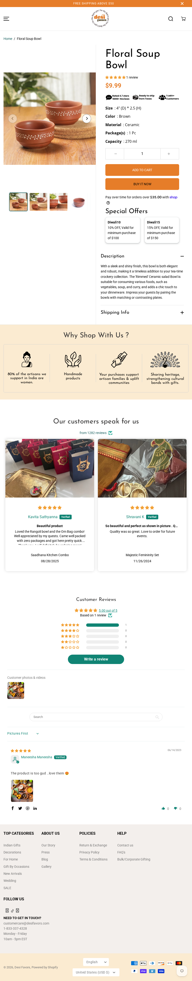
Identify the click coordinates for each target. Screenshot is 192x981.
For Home (11, 859)
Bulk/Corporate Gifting (133, 859)
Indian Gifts (12, 845)
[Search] (171, 19)
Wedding (10, 881)
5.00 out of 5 (108, 610)
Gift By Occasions (16, 866)
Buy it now (142, 184)
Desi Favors (22, 967)
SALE (7, 888)
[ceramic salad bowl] (50, 118)
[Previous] (12, 118)
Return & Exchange (93, 845)
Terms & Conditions (93, 859)
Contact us (125, 845)
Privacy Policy (89, 852)
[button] (6, 18)
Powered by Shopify (45, 967)
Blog (44, 859)
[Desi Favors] (100, 18)
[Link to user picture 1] (22, 791)
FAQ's (121, 852)
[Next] (86, 118)
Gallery (46, 866)
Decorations (12, 852)
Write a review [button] (96, 659)
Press (45, 852)
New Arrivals (13, 873)
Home (8, 39)
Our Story (48, 845)
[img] (50, 508)
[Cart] (183, 19)
